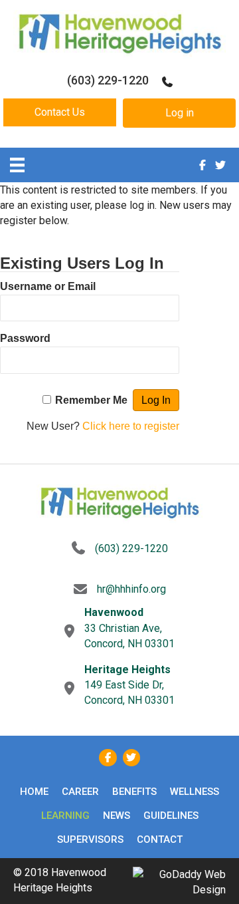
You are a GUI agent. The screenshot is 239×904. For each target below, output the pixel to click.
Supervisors (90, 839)
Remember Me (91, 400)
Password (25, 338)
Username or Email (48, 286)
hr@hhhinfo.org (131, 589)
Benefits (134, 792)
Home (34, 792)
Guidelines (171, 816)
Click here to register (130, 426)
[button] (59, 112)
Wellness (194, 792)
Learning (65, 816)
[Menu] (17, 165)
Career (80, 792)
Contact (160, 839)
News (116, 816)
